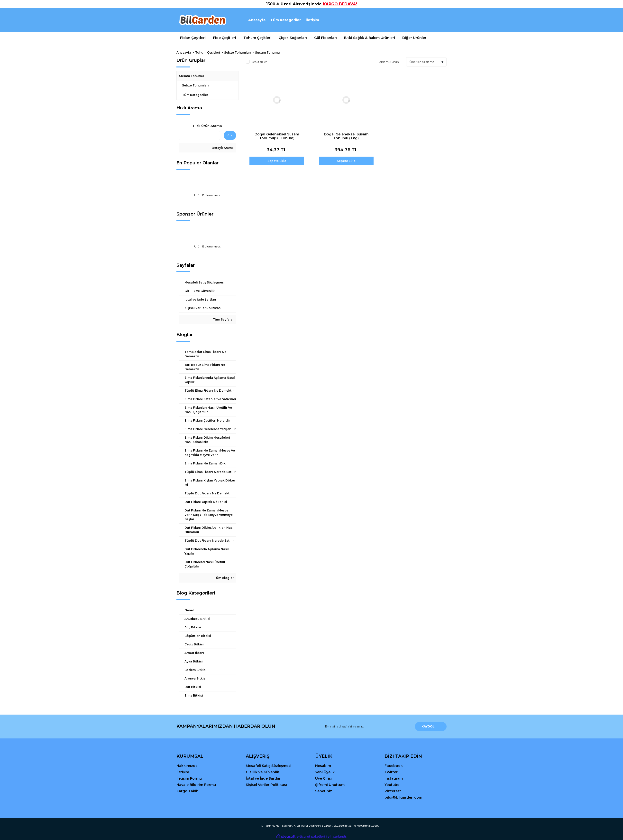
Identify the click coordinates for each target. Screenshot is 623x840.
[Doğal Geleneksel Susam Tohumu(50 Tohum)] (277, 100)
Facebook (394, 766)
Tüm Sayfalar (223, 319)
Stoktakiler (259, 62)
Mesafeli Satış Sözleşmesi (268, 766)
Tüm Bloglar (223, 578)
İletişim (312, 20)
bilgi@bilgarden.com (403, 797)
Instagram (394, 778)
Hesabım (323, 766)
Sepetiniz (323, 791)
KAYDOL (428, 726)
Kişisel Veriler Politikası (266, 785)
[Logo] (202, 20)
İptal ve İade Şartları (264, 778)
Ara (229, 135)
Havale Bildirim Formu (196, 785)
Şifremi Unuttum (330, 785)
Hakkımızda (187, 766)
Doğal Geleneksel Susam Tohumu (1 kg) (346, 136)
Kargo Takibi (188, 791)
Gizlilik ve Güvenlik (262, 772)
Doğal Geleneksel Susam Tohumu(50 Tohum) (277, 136)
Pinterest (393, 791)
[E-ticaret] (311, 836)
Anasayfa (257, 20)
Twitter (391, 772)
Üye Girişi (323, 778)
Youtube (392, 785)
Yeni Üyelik (325, 772)
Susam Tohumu (267, 52)
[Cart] (440, 20)
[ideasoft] (286, 836)
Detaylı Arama (222, 148)
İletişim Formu (189, 778)
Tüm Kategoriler (285, 20)
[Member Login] (415, 20)
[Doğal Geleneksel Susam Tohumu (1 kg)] (346, 100)
